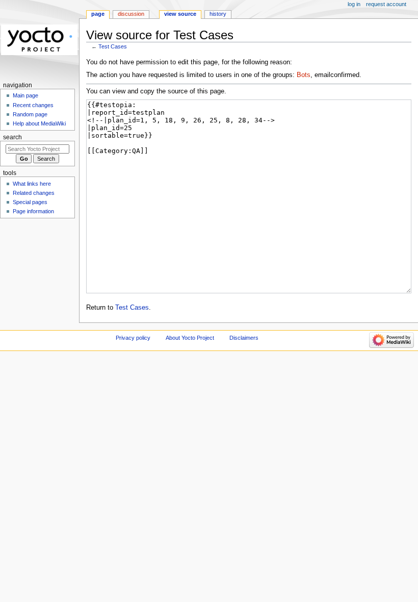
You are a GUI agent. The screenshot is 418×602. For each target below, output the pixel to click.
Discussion (131, 14)
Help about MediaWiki (39, 123)
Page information (33, 211)
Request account (386, 4)
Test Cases (112, 46)
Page (97, 14)
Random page (30, 114)
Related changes (34, 193)
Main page (25, 95)
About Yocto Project (190, 338)
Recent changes (33, 105)
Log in (354, 4)
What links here (32, 184)
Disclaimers (243, 338)
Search (12, 137)
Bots (303, 75)
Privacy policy (133, 338)
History (218, 14)
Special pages (30, 202)
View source (180, 14)
